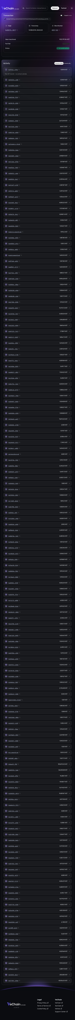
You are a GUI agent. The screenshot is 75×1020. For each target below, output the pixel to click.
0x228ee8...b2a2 (13, 606)
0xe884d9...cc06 (13, 951)
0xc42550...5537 (13, 437)
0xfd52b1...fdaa (13, 729)
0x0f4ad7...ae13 (13, 197)
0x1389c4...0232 (13, 647)
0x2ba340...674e (13, 910)
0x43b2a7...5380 (13, 694)
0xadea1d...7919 (13, 805)
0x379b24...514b (13, 355)
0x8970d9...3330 (13, 279)
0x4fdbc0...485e (13, 688)
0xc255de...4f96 (13, 378)
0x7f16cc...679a (13, 70)
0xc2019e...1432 (13, 460)
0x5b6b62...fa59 (13, 483)
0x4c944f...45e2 (13, 203)
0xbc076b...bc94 (13, 624)
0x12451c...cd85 (13, 817)
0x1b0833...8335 (13, 86)
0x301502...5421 (13, 864)
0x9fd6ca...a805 (13, 249)
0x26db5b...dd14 (13, 793)
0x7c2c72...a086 (13, 600)
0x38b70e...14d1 (13, 536)
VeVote (57, 1009)
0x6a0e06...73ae (13, 940)
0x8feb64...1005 (13, 138)
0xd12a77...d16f (13, 185)
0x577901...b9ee (13, 981)
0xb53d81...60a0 (13, 156)
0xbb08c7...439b (13, 630)
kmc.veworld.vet (13, 752)
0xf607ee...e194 (13, 548)
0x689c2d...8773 (13, 390)
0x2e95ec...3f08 (13, 343)
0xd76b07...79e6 (13, 396)
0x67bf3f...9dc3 (13, 975)
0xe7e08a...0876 (13, 366)
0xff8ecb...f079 (12, 969)
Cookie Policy (41, 1009)
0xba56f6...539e (13, 431)
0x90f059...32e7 (13, 179)
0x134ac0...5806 (13, 577)
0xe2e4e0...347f (13, 869)
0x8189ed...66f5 (13, 91)
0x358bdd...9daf (13, 934)
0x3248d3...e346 (13, 676)
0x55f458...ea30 (13, 846)
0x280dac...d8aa (13, 284)
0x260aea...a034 (13, 659)
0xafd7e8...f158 (13, 97)
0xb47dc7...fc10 (13, 881)
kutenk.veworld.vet (14, 255)
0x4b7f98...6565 (13, 507)
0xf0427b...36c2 (13, 214)
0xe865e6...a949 (13, 524)
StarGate (58, 1006)
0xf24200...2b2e (13, 489)
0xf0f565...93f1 (12, 513)
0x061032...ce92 (13, 811)
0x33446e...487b (13, 238)
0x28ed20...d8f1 (13, 220)
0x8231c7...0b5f (13, 337)
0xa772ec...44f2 (13, 273)
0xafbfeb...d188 (13, 583)
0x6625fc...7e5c (13, 349)
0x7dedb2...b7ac (13, 887)
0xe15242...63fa (13, 127)
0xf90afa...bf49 (12, 559)
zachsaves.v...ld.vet (14, 144)
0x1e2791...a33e (13, 823)
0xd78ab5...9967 (13, 735)
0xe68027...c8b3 (13, 372)
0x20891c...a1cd (13, 208)
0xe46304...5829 (13, 226)
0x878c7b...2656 (13, 103)
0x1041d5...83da (13, 671)
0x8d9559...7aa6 (13, 770)
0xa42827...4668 (13, 741)
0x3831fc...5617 (10, 30)
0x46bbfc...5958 (13, 121)
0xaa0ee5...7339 (13, 858)
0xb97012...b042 (13, 665)
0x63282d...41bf (13, 916)
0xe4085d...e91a (13, 243)
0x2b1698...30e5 (13, 834)
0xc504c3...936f (13, 320)
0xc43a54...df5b (13, 776)
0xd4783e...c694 (13, 653)
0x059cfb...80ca (13, 787)
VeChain (58, 1003)
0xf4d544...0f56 (13, 957)
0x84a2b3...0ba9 (13, 963)
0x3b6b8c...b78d (13, 425)
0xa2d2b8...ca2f (13, 922)
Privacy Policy (42, 1003)
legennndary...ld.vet (14, 700)
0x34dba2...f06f (13, 682)
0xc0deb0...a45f (13, 747)
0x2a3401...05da (13, 589)
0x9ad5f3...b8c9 (13, 308)
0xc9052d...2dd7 (13, 945)
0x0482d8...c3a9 (13, 296)
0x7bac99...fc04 (13, 565)
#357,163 (55, 30)
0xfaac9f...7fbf (12, 764)
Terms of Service (43, 1006)
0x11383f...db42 (13, 501)
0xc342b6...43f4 (13, 852)
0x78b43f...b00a (13, 542)
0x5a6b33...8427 (13, 828)
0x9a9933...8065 (13, 893)
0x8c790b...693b (13, 302)
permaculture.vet (13, 454)
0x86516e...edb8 (13, 132)
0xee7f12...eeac (13, 360)
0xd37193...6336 (13, 904)
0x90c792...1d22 (13, 384)
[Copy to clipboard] (49, 19)
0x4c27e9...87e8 (13, 115)
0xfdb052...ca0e (13, 173)
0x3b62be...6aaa (13, 150)
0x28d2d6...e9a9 (13, 290)
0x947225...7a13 (13, 331)
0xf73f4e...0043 (13, 706)
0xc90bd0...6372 (13, 554)
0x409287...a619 (13, 472)
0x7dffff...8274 (12, 928)
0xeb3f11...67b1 (13, 618)
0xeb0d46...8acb (13, 840)
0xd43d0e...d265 (13, 413)
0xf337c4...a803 (13, 191)
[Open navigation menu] (72, 8)
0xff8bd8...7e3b (13, 530)
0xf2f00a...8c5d (13, 799)
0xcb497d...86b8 (13, 782)
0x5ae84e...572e (13, 407)
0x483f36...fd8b (13, 466)
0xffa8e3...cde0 (13, 477)
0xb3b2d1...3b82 (13, 612)
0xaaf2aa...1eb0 (13, 167)
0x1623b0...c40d (13, 518)
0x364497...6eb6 (13, 401)
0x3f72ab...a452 (13, 261)
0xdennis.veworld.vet (14, 232)
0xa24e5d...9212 (13, 442)
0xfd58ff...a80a (12, 758)
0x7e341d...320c (13, 899)
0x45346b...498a (13, 641)
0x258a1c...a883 (13, 448)
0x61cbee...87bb (13, 162)
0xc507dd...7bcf (13, 314)
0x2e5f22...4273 (13, 875)
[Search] (23, 8)
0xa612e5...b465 (13, 635)
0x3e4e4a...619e (13, 711)
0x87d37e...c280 (13, 80)
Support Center (60, 1012)
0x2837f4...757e (13, 594)
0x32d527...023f (13, 723)
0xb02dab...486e (13, 717)
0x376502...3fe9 (13, 495)
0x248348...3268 (13, 109)
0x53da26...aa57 (13, 419)
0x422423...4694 (13, 325)
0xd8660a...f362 (13, 571)
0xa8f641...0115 (13, 267)
